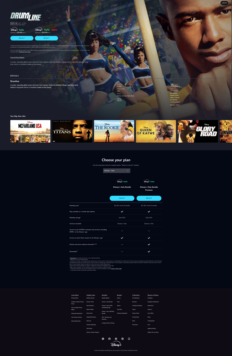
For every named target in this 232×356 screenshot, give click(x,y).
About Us (89, 321)
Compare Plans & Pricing (108, 323)
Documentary (135, 317)
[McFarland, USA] (30, 131)
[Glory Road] (198, 131)
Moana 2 (150, 309)
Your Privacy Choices (76, 317)
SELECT (22, 38)
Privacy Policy (74, 298)
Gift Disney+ (90, 328)
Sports (133, 309)
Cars (149, 324)
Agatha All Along (152, 328)
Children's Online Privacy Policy (77, 302)
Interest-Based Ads (76, 321)
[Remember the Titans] (72, 131)
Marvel (118, 305)
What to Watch (90, 309)
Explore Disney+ (91, 298)
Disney (119, 298)
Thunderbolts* (151, 321)
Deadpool (150, 298)
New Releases (90, 305)
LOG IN (224, 3)
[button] (93, 295)
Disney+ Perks (90, 301)
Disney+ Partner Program (93, 332)
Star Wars (119, 309)
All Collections (135, 298)
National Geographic (122, 313)
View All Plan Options (17, 57)
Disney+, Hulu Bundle (107, 301)
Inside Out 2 (151, 305)
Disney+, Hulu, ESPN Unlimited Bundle (107, 306)
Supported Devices (91, 317)
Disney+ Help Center (116, 268)
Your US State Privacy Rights (76, 308)
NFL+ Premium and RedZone (106, 318)
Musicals (134, 301)
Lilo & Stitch (150, 313)
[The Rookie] (114, 131)
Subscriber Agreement (76, 313)
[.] (103, 339)
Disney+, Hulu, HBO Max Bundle (108, 312)
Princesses (135, 324)
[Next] (228, 131)
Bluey (149, 317)
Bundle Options (105, 298)
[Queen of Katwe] (156, 131)
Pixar (118, 301)
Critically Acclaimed (137, 305)
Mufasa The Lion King (153, 332)
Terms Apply (73, 258)
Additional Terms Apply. (25, 52)
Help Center (90, 313)
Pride (133, 321)
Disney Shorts (135, 313)
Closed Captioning (91, 324)
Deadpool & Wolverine (153, 301)
